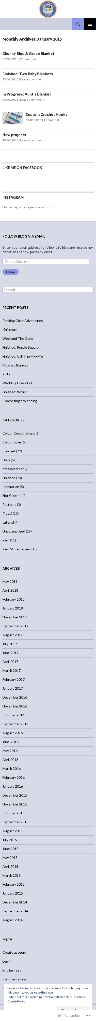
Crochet (8, 451)
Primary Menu (90, 24)
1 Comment (51, 120)
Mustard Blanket (15, 365)
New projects (14, 134)
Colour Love (11, 442)
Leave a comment (32, 79)
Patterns (9, 504)
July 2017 (9, 644)
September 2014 (15, 911)
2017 (6, 374)
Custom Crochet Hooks (46, 114)
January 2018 (12, 608)
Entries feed (11, 970)
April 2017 (10, 661)
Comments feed (14, 979)
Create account (14, 952)
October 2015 (13, 813)
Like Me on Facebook (22, 168)
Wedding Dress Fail (17, 383)
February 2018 (13, 599)
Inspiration (10, 487)
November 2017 (14, 617)
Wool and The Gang (17, 338)
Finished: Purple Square (20, 347)
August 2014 (12, 920)
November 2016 (14, 706)
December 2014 (14, 902)
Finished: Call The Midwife (22, 356)
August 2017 (12, 635)
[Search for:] (48, 290)
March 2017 (11, 670)
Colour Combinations (18, 433)
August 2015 (12, 831)
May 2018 (9, 581)
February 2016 (13, 777)
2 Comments (28, 59)
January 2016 (12, 786)
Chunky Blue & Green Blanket (28, 53)
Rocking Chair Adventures (22, 320)
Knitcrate (9, 329)
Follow (10, 272)
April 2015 (10, 866)
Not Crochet (12, 495)
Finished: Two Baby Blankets (27, 74)
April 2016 (10, 759)
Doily (6, 460)
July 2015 (9, 840)
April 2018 (10, 590)
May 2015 (9, 857)
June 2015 (10, 849)
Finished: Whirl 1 (15, 392)
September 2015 (15, 822)
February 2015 (13, 884)
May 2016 (9, 751)
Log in (7, 961)
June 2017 (10, 653)
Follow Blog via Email (23, 236)
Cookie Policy (16, 1001)
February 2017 (13, 679)
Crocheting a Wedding (19, 401)
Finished (8, 478)
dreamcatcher (13, 469)
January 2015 (12, 893)
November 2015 (14, 804)
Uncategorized (13, 531)
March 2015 (11, 875)
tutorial (8, 522)
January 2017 (12, 688)
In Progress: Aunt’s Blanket (26, 94)
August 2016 (12, 733)
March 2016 (11, 768)
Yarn (5, 540)
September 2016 (15, 724)
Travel (7, 513)
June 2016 (10, 742)
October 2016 (13, 715)
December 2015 (14, 795)
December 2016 (14, 697)
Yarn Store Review (16, 549)
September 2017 (15, 626)
